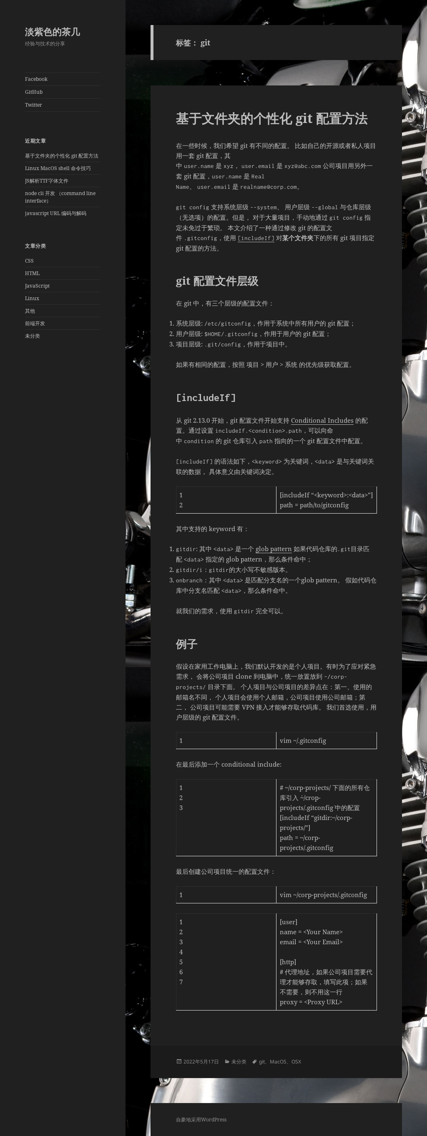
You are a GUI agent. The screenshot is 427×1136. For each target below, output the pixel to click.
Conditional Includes (322, 420)
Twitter (33, 104)
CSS (29, 260)
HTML (32, 273)
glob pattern (274, 548)
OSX (296, 1061)
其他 (30, 310)
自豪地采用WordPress (201, 1119)
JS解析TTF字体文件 (46, 180)
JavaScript (37, 285)
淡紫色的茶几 (52, 31)
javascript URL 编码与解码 (55, 213)
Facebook (36, 79)
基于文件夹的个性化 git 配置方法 (61, 155)
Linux (32, 298)
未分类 (32, 335)
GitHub (34, 91)
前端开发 (35, 323)
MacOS (278, 1061)
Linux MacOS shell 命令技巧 (58, 168)
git (262, 1061)
